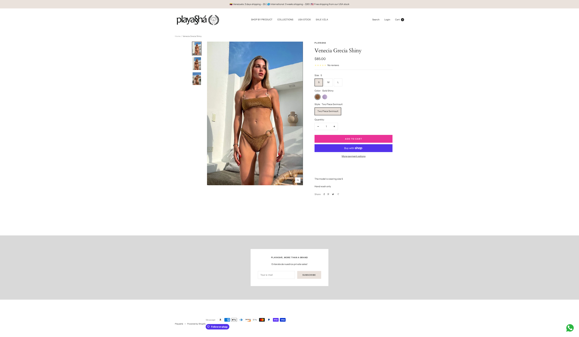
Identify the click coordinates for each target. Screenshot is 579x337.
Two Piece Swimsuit (327, 111)
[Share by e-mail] (338, 194)
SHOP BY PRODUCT (261, 19)
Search (376, 19)
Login (387, 19)
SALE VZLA (322, 19)
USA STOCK (304, 19)
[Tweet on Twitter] (333, 194)
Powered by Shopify (196, 324)
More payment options (353, 156)
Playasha (320, 43)
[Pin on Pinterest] (328, 194)
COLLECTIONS (285, 19)
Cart (399, 19)
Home (177, 36)
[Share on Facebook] (324, 194)
